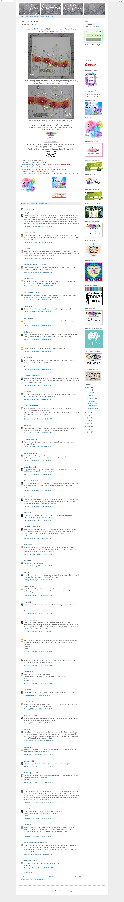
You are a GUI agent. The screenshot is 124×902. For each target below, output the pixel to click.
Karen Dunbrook (29, 860)
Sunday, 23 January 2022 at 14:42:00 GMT (38, 419)
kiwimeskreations (30, 638)
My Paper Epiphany (30, 375)
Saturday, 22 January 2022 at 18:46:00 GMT (38, 226)
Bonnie (26, 544)
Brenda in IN (28, 467)
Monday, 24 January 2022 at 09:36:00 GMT (38, 665)
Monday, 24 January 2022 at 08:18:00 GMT (38, 651)
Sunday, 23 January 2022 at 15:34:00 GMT (38, 447)
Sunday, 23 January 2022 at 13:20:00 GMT (38, 399)
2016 (89, 426)
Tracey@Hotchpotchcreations (34, 842)
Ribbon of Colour (93, 408)
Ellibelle (26, 672)
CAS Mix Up (25, 162)
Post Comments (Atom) (37, 880)
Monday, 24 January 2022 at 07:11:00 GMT (38, 631)
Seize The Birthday (27, 165)
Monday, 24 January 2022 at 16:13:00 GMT (38, 683)
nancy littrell (28, 620)
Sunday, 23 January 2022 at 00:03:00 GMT (38, 300)
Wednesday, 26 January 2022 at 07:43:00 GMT (39, 766)
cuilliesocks (28, 453)
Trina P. (26, 513)
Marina (26, 318)
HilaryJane (27, 213)
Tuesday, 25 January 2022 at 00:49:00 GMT (38, 695)
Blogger (70, 891)
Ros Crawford (28, 715)
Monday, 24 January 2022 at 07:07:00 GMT (38, 613)
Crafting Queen (29, 773)
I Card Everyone (29, 405)
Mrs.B (26, 809)
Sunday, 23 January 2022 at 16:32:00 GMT (38, 490)
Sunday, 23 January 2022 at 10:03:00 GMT (38, 385)
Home (51, 876)
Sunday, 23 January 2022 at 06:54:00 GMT (38, 325)
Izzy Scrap (27, 789)
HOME (22, 16)
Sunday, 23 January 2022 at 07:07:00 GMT (38, 339)
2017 (89, 423)
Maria (26, 391)
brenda (26, 358)
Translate (98, 26)
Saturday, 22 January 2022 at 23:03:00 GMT (38, 286)
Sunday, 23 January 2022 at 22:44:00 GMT (38, 538)
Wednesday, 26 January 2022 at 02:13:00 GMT (39, 741)
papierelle (27, 658)
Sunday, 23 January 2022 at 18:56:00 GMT (38, 520)
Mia (25, 248)
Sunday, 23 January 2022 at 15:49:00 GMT (38, 460)
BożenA (26, 824)
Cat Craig (27, 761)
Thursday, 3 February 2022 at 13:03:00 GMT (38, 868)
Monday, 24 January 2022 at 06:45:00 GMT (38, 595)
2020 (89, 415)
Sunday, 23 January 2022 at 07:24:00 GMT (38, 351)
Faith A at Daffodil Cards (32, 481)
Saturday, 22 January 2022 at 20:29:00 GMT (38, 258)
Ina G (26, 729)
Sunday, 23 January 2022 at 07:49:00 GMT (38, 369)
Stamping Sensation (28, 173)
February (92, 398)
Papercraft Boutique (31, 526)
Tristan (26, 747)
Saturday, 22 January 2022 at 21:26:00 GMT (38, 272)
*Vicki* (26, 497)
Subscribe (94, 39)
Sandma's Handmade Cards (33, 264)
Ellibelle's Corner (29, 680)
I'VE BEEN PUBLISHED (32, 16)
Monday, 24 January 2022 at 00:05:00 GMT (38, 554)
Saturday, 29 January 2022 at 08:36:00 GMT (38, 854)
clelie (26, 346)
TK (25, 572)
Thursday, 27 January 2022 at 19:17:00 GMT (38, 836)
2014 (89, 432)
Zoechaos (27, 278)
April (90, 393)
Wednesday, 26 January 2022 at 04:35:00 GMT (39, 754)
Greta (26, 689)
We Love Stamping (27, 169)
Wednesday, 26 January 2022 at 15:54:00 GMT (39, 782)
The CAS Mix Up (40, 29)
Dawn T (26, 586)
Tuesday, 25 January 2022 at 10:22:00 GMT (38, 723)
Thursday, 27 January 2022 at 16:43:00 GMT (38, 818)
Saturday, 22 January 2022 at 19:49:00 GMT (38, 242)
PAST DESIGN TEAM (47, 16)
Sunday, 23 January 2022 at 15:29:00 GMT (38, 433)
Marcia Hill (27, 233)
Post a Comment (28, 872)
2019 (89, 418)
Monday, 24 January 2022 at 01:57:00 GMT (38, 566)
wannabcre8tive (29, 439)
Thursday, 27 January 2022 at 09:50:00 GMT (38, 802)
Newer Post (24, 876)
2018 (89, 421)
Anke (25, 602)
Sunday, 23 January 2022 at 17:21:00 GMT (38, 506)
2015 (89, 429)
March (91, 395)
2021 (89, 412)
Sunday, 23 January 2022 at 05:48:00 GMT (38, 312)
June (90, 390)
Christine (27, 701)
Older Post (77, 876)
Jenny (42, 125)
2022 (89, 387)
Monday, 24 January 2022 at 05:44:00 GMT (38, 580)
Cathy (26, 332)
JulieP (26, 425)
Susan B (27, 306)
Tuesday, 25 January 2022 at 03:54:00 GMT (38, 709)
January (91, 401)
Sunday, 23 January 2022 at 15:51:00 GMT (38, 474)
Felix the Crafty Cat (30, 292)
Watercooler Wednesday (29, 167)
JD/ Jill (26, 560)
